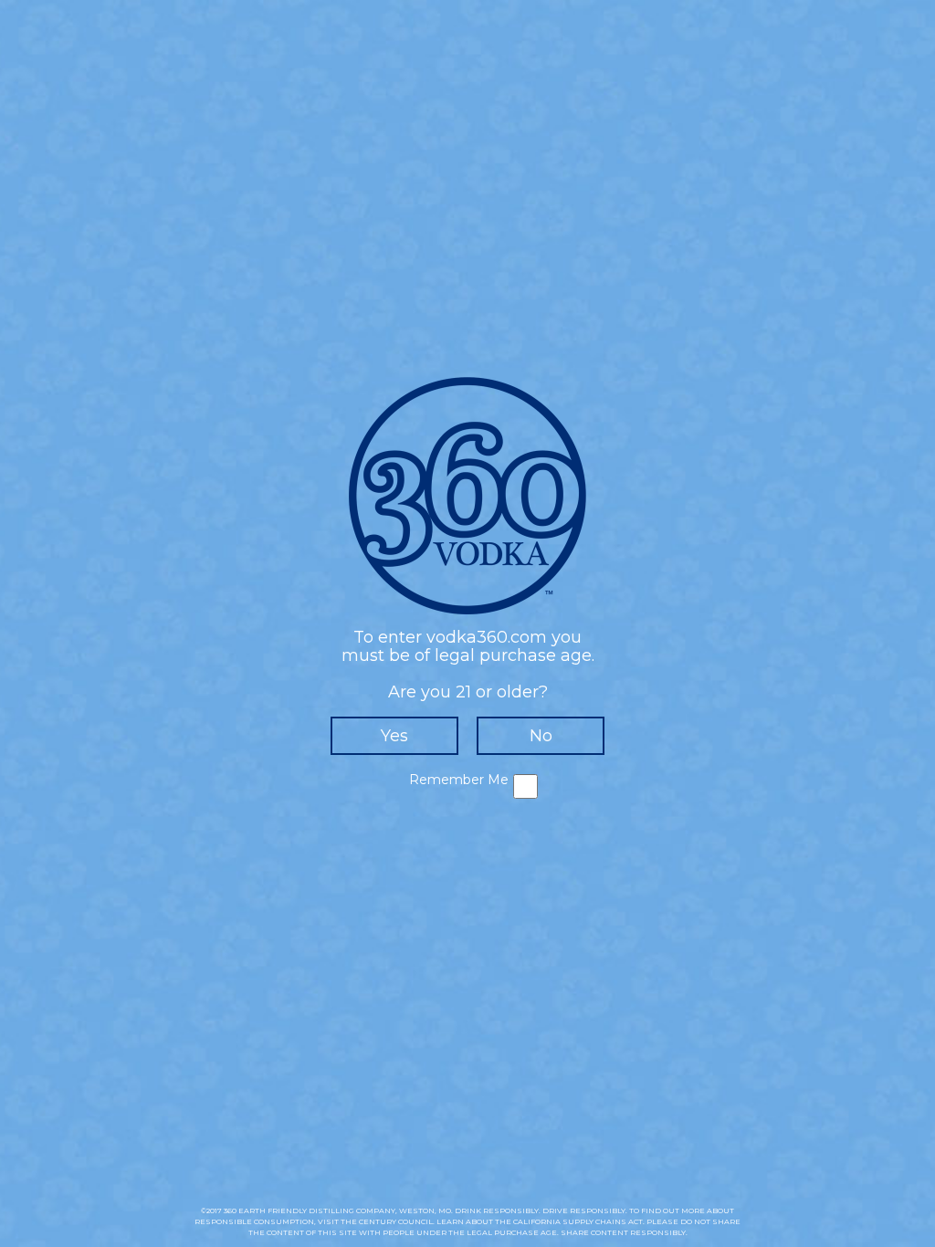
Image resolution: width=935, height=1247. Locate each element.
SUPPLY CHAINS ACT (602, 1221)
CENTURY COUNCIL (396, 1221)
